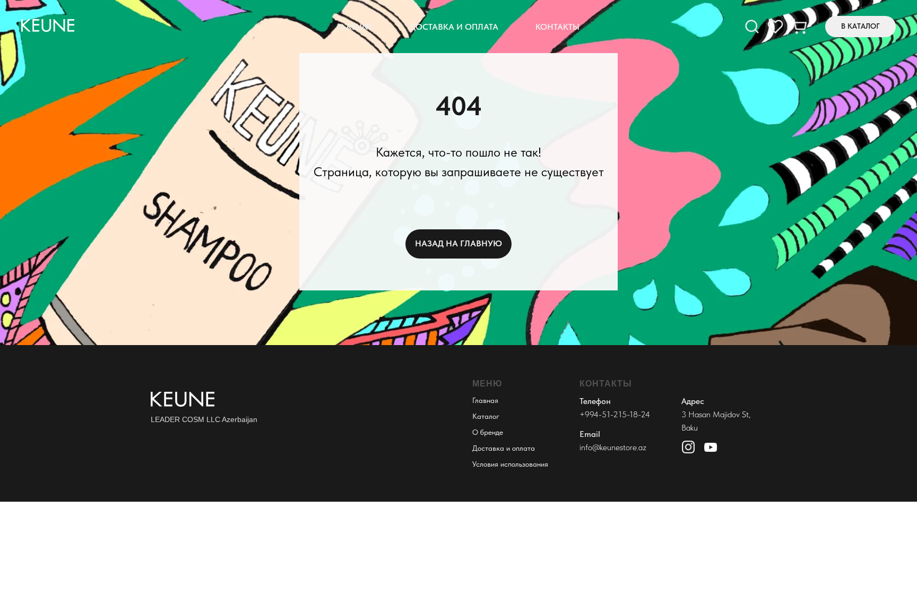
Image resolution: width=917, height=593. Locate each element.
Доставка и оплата (454, 27)
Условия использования (510, 464)
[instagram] (775, 27)
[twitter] (799, 27)
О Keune (355, 27)
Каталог (485, 416)
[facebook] (752, 27)
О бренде (487, 432)
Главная (485, 400)
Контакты (557, 27)
